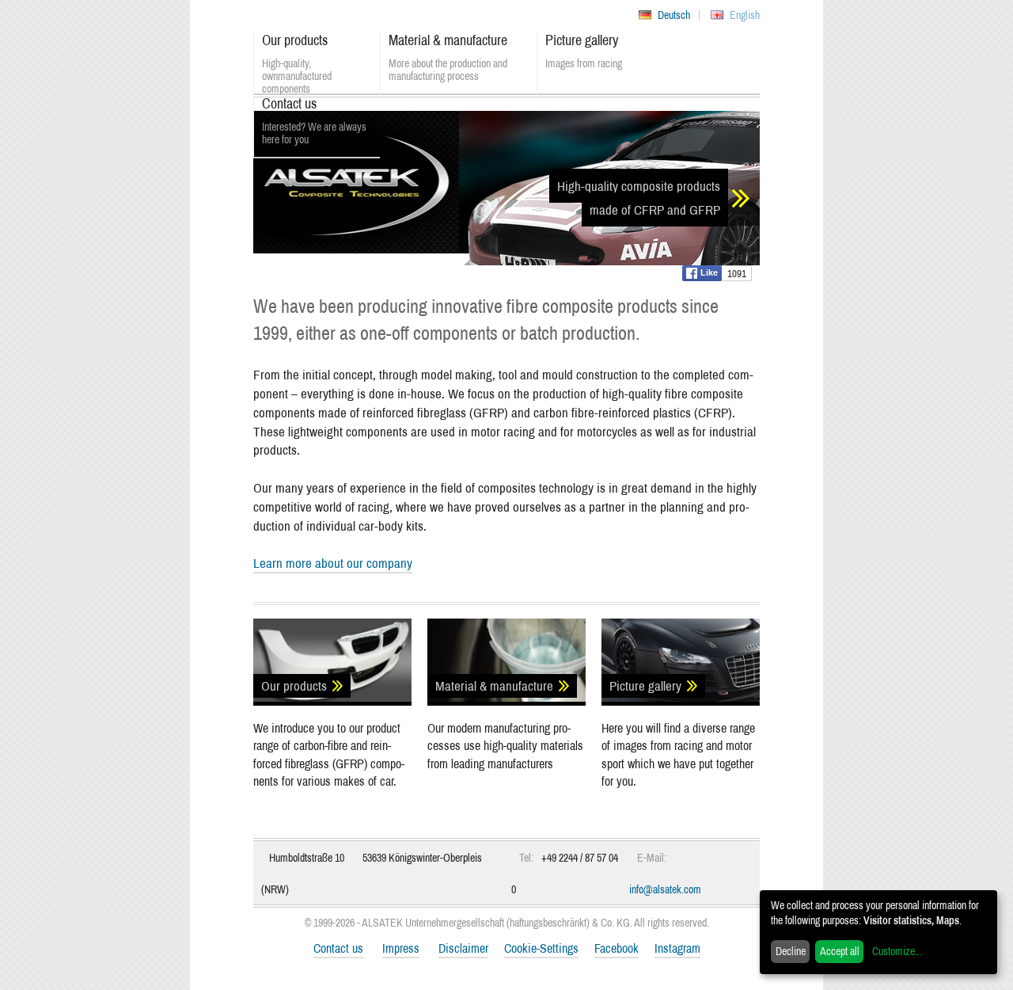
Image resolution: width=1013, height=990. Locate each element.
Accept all (839, 951)
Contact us (338, 948)
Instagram (677, 948)
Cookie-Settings (541, 948)
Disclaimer (463, 948)
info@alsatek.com (665, 889)
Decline (791, 951)
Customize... (897, 951)
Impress (400, 948)
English (745, 15)
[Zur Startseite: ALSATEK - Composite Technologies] (356, 205)
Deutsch (674, 15)
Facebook (616, 948)
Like (709, 272)
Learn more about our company (332, 563)
